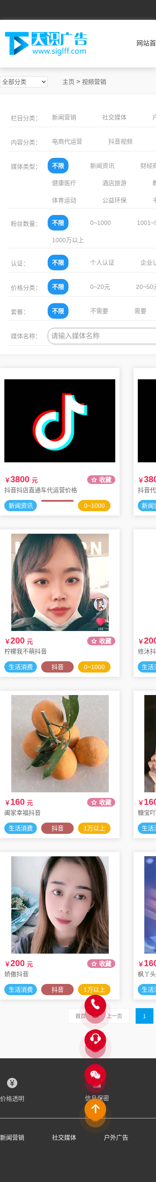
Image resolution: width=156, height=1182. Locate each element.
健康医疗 (64, 182)
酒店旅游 (114, 182)
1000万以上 (68, 240)
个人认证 (102, 262)
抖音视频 (120, 141)
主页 (68, 81)
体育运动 (64, 200)
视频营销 (94, 81)
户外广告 (116, 1137)
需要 (140, 311)
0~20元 (100, 286)
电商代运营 (67, 141)
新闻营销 (64, 117)
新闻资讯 (102, 165)
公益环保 (114, 200)
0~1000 (100, 222)
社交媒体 (114, 117)
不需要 (99, 311)
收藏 (105, 479)
